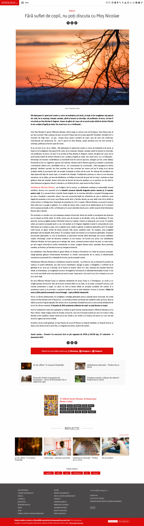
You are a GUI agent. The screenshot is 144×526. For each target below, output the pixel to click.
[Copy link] (75, 23)
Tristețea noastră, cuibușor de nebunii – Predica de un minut (103, 379)
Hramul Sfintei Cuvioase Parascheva (31, 513)
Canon (70, 406)
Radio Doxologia (60, 513)
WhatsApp (74, 351)
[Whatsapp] (72, 23)
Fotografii (92, 412)
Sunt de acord (113, 521)
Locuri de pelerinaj (84, 409)
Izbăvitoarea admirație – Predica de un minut (103, 366)
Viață (84, 406)
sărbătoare (77, 473)
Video (84, 412)
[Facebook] (123, 2)
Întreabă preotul (24, 505)
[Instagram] (128, 2)
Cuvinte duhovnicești (25, 493)
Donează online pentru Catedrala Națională (106, 501)
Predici (78, 412)
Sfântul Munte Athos (67, 412)
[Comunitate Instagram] (136, 2)
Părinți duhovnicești (61, 493)
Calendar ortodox (60, 508)
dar (87, 473)
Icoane (63, 409)
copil (66, 473)
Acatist (63, 406)
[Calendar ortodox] (112, 2)
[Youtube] (125, 2)
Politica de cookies (97, 498)
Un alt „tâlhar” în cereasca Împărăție (48, 365)
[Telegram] (139, 2)
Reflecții (72, 10)
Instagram (86, 351)
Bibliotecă (22, 502)
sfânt (58, 473)
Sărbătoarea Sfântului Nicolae (42, 187)
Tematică (57, 499)
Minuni (91, 406)
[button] (25, 3)
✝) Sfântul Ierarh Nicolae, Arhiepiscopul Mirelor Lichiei (78, 400)
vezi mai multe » (124, 435)
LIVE (109, 2)
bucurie (95, 473)
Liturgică (21, 499)
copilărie (49, 473)
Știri (19, 510)
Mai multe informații (76, 523)
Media (20, 508)
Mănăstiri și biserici (61, 505)
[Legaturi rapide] (142, 2)
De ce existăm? (107, 458)
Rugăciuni (77, 406)
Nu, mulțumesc (123, 521)
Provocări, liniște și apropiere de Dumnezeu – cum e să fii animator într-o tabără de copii (49, 380)
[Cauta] (120, 2)
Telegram (98, 351)
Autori (56, 490)
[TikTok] (131, 2)
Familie (20, 496)
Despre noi (94, 495)
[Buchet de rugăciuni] (117, 2)
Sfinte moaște (72, 409)
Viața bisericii (23, 490)
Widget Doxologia (60, 510)
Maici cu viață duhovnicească (64, 496)
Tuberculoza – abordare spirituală (57, 458)
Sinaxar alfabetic (60, 502)
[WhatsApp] (133, 2)
